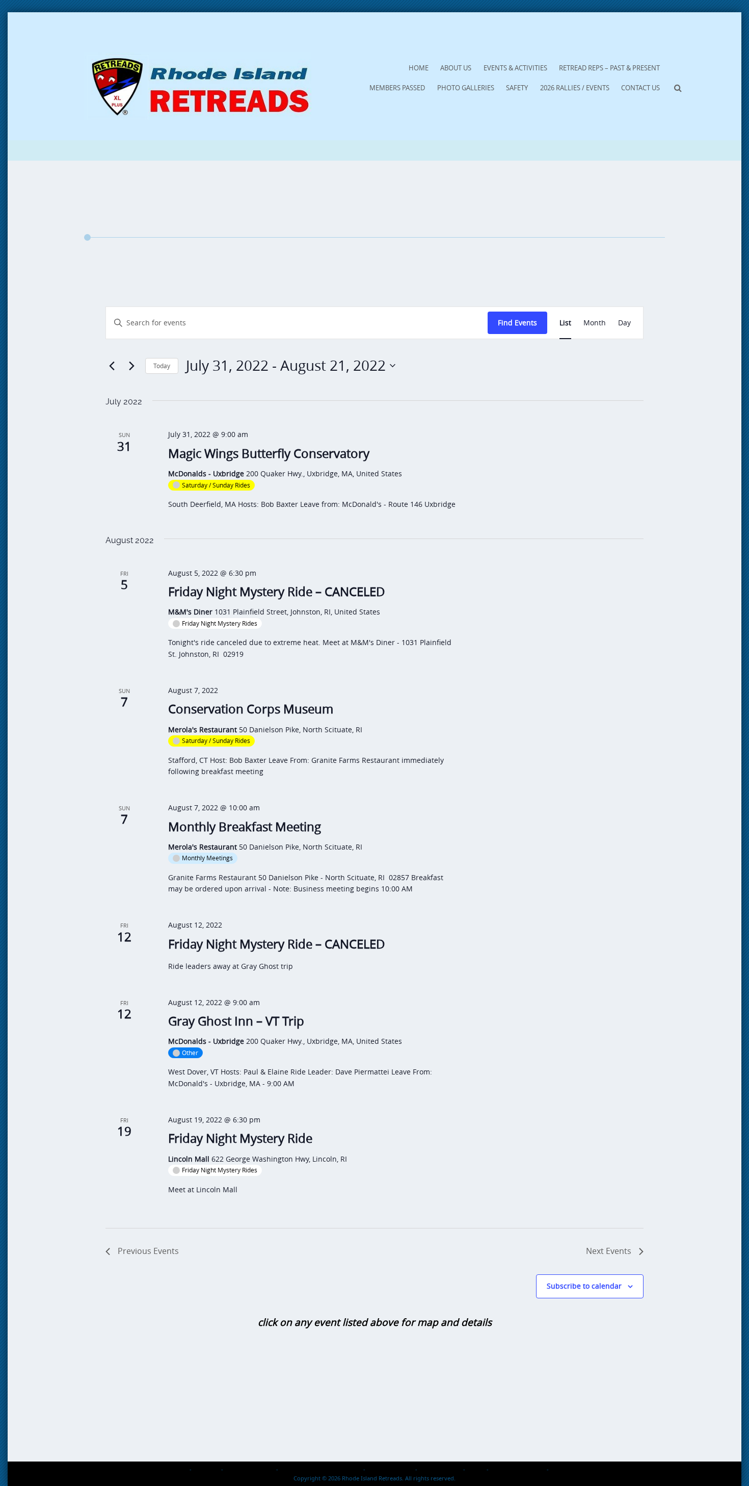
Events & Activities (515, 67)
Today (161, 366)
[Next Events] (131, 366)
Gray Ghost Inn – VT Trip (236, 1021)
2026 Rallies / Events (574, 87)
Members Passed (397, 87)
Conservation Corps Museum (250, 709)
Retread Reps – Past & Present (609, 67)
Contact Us (640, 87)
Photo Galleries (465, 87)
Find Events (517, 322)
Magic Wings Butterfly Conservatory (268, 453)
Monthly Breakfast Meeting (244, 826)
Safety (517, 87)
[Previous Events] (111, 366)
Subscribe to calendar (584, 1286)
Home (419, 67)
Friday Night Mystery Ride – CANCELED (276, 591)
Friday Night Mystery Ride (240, 1138)
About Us (455, 67)
